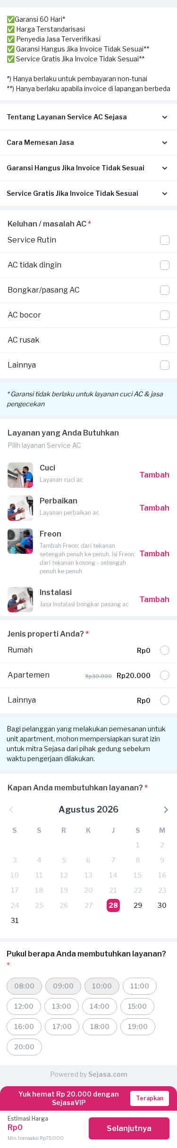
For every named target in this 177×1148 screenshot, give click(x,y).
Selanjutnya (129, 1128)
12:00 (24, 1006)
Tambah (154, 474)
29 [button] (138, 905)
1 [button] (138, 845)
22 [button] (138, 890)
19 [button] (64, 890)
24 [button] (14, 905)
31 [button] (15, 920)
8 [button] (137, 860)
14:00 (100, 1006)
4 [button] (39, 860)
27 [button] (88, 905)
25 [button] (39, 905)
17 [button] (14, 890)
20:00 (24, 1047)
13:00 (61, 1006)
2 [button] (162, 845)
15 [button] (138, 875)
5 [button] (64, 860)
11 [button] (39, 875)
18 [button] (39, 890)
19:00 (138, 1026)
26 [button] (63, 905)
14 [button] (113, 875)
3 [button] (15, 860)
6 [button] (88, 860)
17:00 (62, 1026)
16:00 (24, 1026)
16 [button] (162, 875)
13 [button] (88, 875)
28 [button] (113, 905)
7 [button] (113, 860)
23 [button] (162, 890)
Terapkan (149, 1098)
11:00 (139, 986)
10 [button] (14, 875)
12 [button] (64, 875)
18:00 (100, 1026)
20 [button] (88, 890)
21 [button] (113, 890)
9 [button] (162, 860)
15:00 (137, 1006)
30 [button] (162, 905)
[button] (165, 809)
